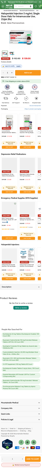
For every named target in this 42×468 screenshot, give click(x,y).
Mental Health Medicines (24, 10)
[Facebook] (21, 442)
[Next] (39, 131)
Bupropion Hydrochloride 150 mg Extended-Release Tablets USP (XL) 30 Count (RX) (27, 176)
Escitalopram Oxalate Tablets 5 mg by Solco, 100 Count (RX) (21, 369)
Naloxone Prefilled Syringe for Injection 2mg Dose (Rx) (27, 219)
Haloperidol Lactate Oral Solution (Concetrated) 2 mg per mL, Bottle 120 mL (27, 266)
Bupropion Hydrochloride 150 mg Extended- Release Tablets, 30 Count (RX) (20, 381)
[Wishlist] (36, 6)
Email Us (13, 428)
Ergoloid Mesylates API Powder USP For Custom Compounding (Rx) (19, 375)
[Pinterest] (33, 442)
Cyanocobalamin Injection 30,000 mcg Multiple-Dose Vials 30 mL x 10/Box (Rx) (20, 353)
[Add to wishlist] (15, 203)
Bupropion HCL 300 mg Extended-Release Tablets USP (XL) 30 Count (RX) (19, 359)
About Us (4, 428)
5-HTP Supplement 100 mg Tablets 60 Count (17, 364)
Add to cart (32, 459)
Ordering (23, 431)
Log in (18, 66)
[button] (30, 6)
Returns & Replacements (9, 431)
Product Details (6, 61)
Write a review (21, 308)
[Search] (16, 6)
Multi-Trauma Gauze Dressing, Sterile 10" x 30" (9, 218)
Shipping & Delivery (24, 428)
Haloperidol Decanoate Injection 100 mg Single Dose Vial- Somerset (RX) (27, 132)
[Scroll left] (2, 10)
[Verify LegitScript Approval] (7, 444)
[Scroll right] (40, 10)
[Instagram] (27, 442)
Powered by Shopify (8, 436)
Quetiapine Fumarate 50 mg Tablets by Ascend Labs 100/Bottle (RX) (20, 347)
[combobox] (25, 6)
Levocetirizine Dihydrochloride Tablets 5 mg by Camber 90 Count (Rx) (9, 133)
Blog (29, 431)
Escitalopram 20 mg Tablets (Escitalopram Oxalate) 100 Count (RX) (9, 175)
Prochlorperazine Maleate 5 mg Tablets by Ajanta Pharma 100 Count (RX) (19, 387)
